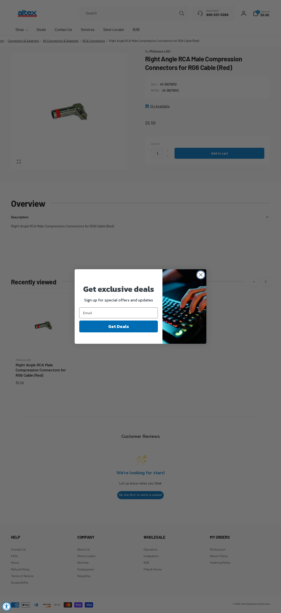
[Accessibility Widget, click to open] (6, 606)
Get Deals (118, 326)
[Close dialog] (201, 275)
